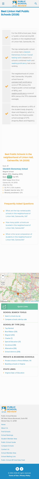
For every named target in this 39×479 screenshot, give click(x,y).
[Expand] (2, 283)
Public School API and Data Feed (13, 460)
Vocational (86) (10, 345)
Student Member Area (9, 439)
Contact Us (5, 449)
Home (3, 424)
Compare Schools (7, 446)
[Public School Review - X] (17, 469)
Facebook (22, 469)
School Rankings (7, 435)
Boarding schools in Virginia (15, 364)
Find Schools (5, 431)
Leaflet (26, 301)
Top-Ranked (9, 328)
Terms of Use (14, 475)
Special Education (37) (13, 342)
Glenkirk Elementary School (21, 53)
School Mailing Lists (8, 456)
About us (4, 428)
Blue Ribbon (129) (11, 331)
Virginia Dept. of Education (14, 373)
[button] (18, 294)
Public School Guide (8, 442)
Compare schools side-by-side (16, 319)
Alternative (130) (11, 348)
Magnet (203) (10, 335)
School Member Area (8, 453)
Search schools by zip (12, 316)
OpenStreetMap (35, 301)
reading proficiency (19, 63)
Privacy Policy (25, 475)
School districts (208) (12, 352)
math (29, 60)
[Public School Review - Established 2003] (19, 3)
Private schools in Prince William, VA (18, 360)
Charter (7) (8, 338)
